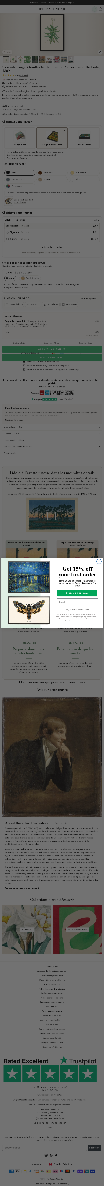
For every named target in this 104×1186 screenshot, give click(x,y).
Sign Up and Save (77, 593)
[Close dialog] (99, 561)
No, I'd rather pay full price (77, 610)
